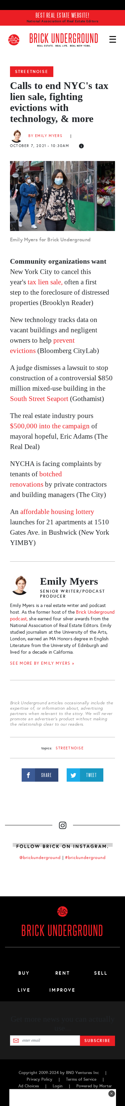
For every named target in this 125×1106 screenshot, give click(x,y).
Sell (101, 973)
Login (58, 1086)
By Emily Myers (45, 136)
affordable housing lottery (57, 512)
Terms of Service (81, 1079)
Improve (62, 990)
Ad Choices (28, 1086)
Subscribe (97, 1040)
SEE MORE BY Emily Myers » (42, 663)
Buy (24, 973)
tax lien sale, (46, 282)
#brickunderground (85, 857)
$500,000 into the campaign (50, 426)
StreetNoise (31, 71)
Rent (62, 973)
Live (24, 990)
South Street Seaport (39, 399)
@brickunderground (40, 857)
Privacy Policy (39, 1079)
